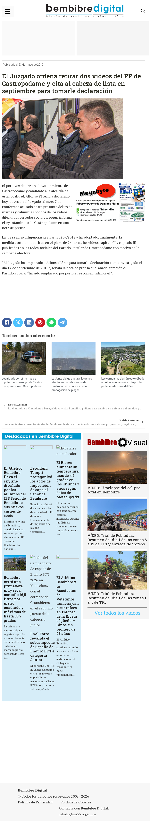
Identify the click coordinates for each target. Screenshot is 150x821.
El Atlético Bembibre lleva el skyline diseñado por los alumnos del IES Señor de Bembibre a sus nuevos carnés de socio (15, 492)
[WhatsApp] (51, 322)
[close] (8, 11)
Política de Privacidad (35, 802)
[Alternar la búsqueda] (143, 11)
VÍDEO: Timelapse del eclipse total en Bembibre (114, 489)
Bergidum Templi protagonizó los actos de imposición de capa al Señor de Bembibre (41, 483)
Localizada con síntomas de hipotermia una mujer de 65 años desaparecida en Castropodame (22, 382)
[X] (18, 322)
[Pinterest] (40, 322)
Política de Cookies (76, 802)
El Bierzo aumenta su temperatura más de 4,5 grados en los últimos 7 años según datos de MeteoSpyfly (67, 479)
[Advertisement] (52, 744)
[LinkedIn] (29, 322)
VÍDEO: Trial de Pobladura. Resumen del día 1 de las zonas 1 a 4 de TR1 (117, 598)
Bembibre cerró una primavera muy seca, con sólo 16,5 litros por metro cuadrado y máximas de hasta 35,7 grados (15, 599)
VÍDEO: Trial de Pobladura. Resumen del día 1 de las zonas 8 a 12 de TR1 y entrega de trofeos (117, 539)
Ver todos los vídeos (117, 613)
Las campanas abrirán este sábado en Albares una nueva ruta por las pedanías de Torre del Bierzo (123, 382)
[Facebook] (7, 322)
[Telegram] (62, 322)
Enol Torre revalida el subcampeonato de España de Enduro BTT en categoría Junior (44, 647)
